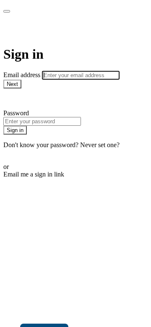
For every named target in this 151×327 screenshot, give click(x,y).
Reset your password (31, 152)
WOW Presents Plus (61, 29)
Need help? (18, 98)
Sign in (15, 130)
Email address (22, 74)
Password (16, 113)
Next (12, 84)
